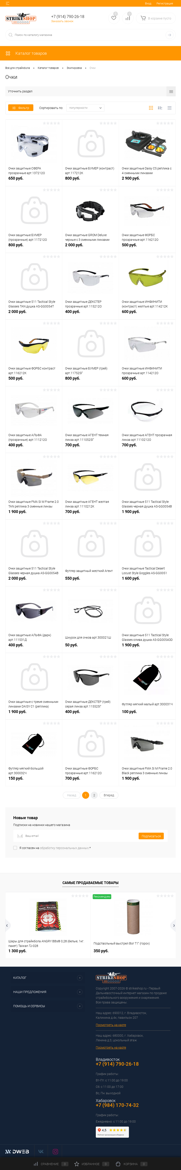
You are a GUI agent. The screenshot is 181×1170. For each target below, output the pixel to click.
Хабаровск (105, 1100)
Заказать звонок (62, 21)
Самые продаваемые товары (90, 883)
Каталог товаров (31, 53)
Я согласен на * (55, 848)
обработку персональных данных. (64, 848)
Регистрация (164, 3)
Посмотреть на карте (111, 1025)
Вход (148, 3)
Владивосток (108, 1059)
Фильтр (23, 108)
